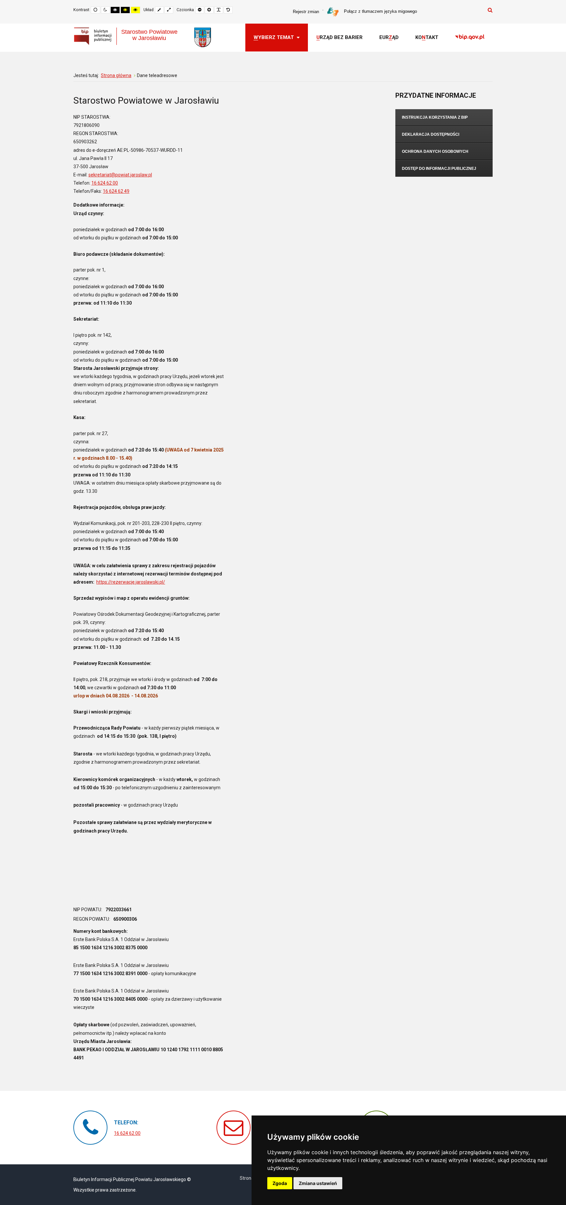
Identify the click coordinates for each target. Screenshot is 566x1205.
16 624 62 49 (116, 191)
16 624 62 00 (104, 183)
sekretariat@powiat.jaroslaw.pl (120, 174)
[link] (470, 38)
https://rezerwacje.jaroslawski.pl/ (130, 582)
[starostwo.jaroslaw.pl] (202, 37)
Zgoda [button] (280, 1183)
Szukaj (490, 10)
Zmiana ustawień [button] (318, 1183)
